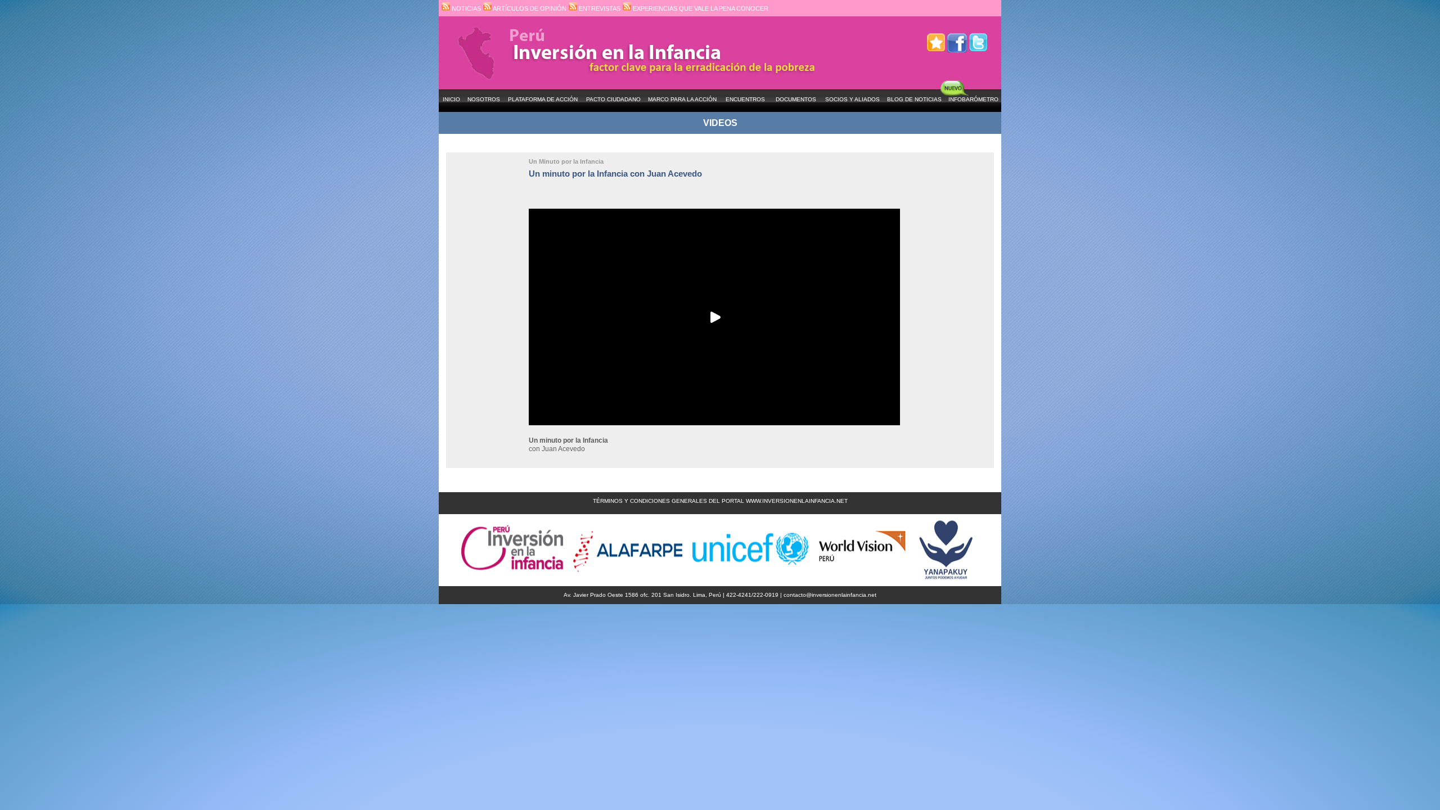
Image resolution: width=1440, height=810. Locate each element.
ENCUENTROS (745, 99)
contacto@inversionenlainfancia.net (830, 595)
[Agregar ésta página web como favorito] (936, 38)
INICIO (451, 99)
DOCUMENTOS (796, 99)
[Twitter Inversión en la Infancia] (978, 38)
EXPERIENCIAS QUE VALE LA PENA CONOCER (699, 8)
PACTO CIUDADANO (613, 99)
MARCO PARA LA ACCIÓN (682, 99)
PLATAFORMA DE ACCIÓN (543, 99)
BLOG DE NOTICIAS (914, 99)
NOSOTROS (483, 99)
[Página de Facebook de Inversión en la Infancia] (957, 38)
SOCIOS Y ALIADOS (852, 99)
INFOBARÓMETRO (973, 99)
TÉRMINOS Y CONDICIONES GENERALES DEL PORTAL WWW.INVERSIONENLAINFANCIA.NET (720, 501)
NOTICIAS (465, 8)
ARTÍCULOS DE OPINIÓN (529, 8)
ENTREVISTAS (598, 8)
